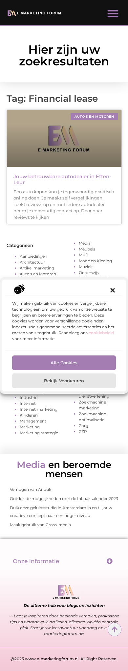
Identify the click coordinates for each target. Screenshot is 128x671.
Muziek (86, 266)
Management (33, 421)
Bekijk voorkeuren (64, 380)
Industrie (28, 397)
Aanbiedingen (33, 256)
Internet (28, 403)
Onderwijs (89, 272)
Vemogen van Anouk (30, 489)
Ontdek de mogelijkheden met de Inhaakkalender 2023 (64, 498)
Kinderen (29, 415)
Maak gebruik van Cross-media (40, 524)
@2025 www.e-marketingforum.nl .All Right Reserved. (64, 658)
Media (85, 243)
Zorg (83, 425)
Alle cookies (64, 362)
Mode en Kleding (95, 260)
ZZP (83, 431)
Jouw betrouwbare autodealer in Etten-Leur (62, 179)
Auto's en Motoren (38, 273)
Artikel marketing (37, 268)
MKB (83, 254)
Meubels (87, 249)
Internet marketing (38, 409)
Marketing (30, 426)
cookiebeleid (101, 332)
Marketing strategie (39, 432)
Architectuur (32, 262)
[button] (112, 290)
